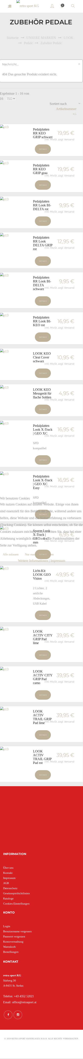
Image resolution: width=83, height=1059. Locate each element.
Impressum (57, 561)
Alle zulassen (11, 554)
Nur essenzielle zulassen (39, 554)
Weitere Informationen (33, 561)
